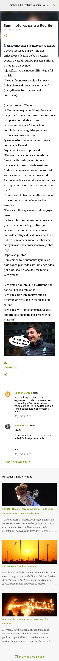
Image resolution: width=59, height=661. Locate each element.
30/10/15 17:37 (23, 454)
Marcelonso (21, 425)
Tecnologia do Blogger (31, 656)
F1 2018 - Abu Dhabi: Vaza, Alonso (19, 566)
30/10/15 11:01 (23, 416)
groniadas (10, 368)
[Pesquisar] (54, 5)
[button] (6, 36)
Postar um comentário (18, 461)
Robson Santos (23, 392)
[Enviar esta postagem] (6, 364)
